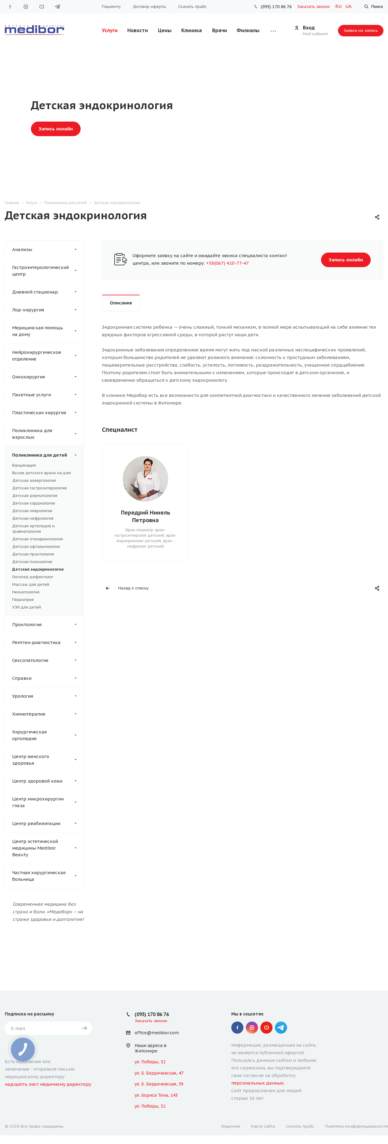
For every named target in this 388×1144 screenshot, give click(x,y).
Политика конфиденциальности (356, 1126)
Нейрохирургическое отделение (36, 355)
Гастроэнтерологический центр (40, 270)
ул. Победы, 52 (150, 1106)
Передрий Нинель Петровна (145, 516)
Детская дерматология (34, 495)
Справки (22, 678)
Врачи (219, 30)
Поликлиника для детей (39, 455)
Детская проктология (33, 554)
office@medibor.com (157, 1033)
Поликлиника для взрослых (32, 434)
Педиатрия (23, 599)
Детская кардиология (33, 503)
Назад (103, 501)
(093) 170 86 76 (276, 6)
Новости (137, 30)
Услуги (110, 30)
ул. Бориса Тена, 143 (156, 1095)
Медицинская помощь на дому (37, 331)
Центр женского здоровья (30, 759)
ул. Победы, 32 (150, 1062)
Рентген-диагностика (36, 642)
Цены (165, 30)
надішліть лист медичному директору (48, 1084)
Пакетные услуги (31, 395)
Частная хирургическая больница (38, 876)
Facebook (10, 6)
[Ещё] (273, 30)
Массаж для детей (30, 584)
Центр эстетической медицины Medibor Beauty (35, 847)
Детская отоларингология (37, 539)
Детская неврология (32, 510)
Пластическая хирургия (39, 412)
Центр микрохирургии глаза (38, 802)
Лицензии (230, 1126)
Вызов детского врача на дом (41, 472)
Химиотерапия (28, 714)
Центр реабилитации (36, 823)
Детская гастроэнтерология (39, 488)
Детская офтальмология (36, 546)
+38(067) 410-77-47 (227, 263)
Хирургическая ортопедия (29, 735)
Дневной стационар (35, 292)
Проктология (27, 624)
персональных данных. (258, 1083)
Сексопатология (30, 660)
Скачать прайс (192, 6)
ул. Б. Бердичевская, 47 (159, 1073)
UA (348, 6)
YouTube (41, 6)
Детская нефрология (32, 518)
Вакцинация (24, 465)
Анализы (22, 249)
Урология (22, 696)
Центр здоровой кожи (37, 781)
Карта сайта (263, 1126)
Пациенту (111, 6)
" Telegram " (57, 6)
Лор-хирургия (28, 310)
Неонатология (25, 592)
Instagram (26, 6)
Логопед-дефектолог (32, 576)
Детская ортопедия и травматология (33, 528)
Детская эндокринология (38, 569)
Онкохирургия (28, 377)
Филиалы (247, 30)
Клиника (191, 30)
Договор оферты (149, 6)
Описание (121, 303)
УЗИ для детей (26, 607)
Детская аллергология (34, 480)
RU (339, 6)
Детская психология (32, 561)
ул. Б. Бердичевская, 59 (159, 1084)
